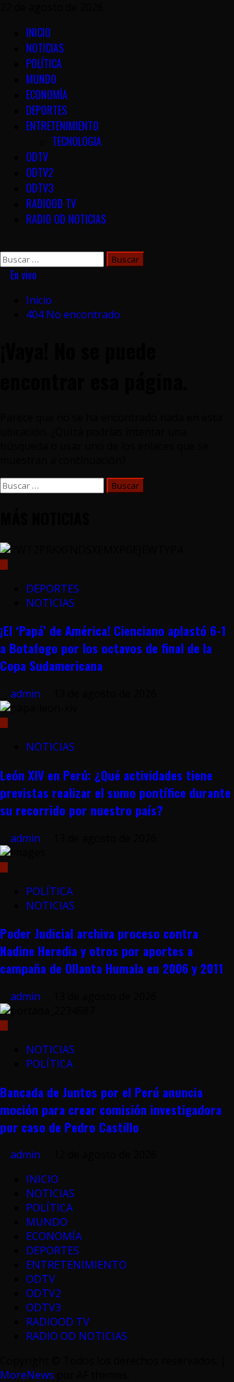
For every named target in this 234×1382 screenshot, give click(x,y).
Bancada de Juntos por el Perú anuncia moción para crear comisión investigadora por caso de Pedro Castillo (111, 1109)
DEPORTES (46, 110)
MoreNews (27, 1375)
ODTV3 (39, 188)
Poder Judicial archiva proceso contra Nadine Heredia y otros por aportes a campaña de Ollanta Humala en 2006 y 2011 (112, 950)
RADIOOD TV (51, 203)
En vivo (22, 275)
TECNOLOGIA (76, 141)
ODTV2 (39, 172)
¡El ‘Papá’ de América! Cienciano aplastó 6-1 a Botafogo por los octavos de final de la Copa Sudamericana (113, 648)
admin (26, 693)
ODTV (37, 157)
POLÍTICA (44, 63)
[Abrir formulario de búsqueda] (4, 244)
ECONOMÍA (47, 94)
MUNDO (41, 79)
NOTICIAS (45, 48)
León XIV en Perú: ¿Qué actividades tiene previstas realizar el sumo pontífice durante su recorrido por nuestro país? (115, 792)
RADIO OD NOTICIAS (66, 219)
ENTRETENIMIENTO (62, 126)
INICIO (38, 32)
